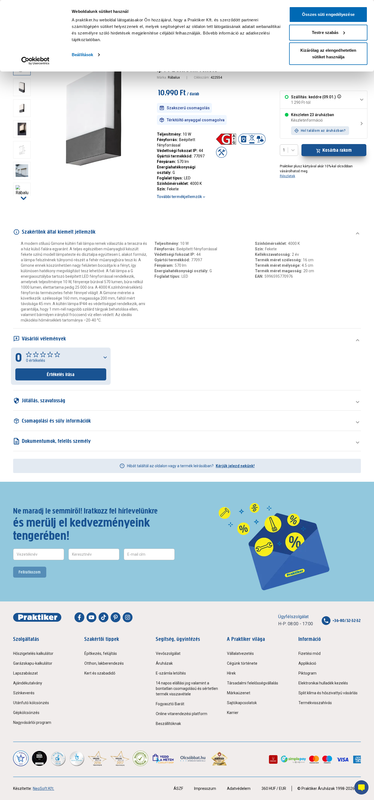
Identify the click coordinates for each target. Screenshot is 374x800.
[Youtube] (91, 617)
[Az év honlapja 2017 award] (120, 758)
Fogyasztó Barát (170, 704)
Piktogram (307, 673)
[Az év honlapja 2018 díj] (58, 758)
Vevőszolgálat (168, 653)
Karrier (232, 712)
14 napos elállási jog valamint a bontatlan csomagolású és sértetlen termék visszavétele (187, 688)
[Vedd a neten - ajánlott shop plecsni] (163, 758)
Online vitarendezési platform (181, 714)
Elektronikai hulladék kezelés (323, 683)
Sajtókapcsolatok (242, 703)
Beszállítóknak (168, 723)
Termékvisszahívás (315, 703)
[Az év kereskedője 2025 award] (219, 758)
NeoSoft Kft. (43, 788)
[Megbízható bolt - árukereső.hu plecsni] (140, 758)
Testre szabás (325, 32)
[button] (338, 99)
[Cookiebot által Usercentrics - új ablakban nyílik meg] (35, 61)
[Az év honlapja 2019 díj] (76, 758)
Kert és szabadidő (99, 673)
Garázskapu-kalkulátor (32, 663)
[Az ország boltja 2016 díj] (97, 758)
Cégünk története (242, 663)
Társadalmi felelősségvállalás (252, 683)
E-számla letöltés (171, 673)
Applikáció (307, 663)
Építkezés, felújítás (100, 653)
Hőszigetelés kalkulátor (33, 653)
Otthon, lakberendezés (104, 663)
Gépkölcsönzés (26, 712)
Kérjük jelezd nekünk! (235, 466)
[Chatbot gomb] (361, 787)
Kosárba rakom (337, 150)
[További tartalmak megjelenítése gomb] (23, 198)
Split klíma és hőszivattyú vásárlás (328, 693)
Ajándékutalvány (27, 683)
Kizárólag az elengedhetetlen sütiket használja (328, 53)
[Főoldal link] (37, 617)
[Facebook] (79, 617)
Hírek (231, 673)
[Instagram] (128, 617)
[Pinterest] (115, 617)
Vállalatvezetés (240, 653)
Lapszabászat (25, 673)
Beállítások (82, 54)
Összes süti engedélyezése (328, 14)
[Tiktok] (103, 617)
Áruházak (164, 663)
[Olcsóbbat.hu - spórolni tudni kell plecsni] (193, 758)
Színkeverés (23, 693)
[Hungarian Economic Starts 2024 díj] (20, 758)
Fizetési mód (309, 653)
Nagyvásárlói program (32, 722)
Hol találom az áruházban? (323, 131)
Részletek (287, 176)
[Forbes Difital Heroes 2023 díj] (39, 758)
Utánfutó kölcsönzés (31, 703)
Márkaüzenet (238, 693)
